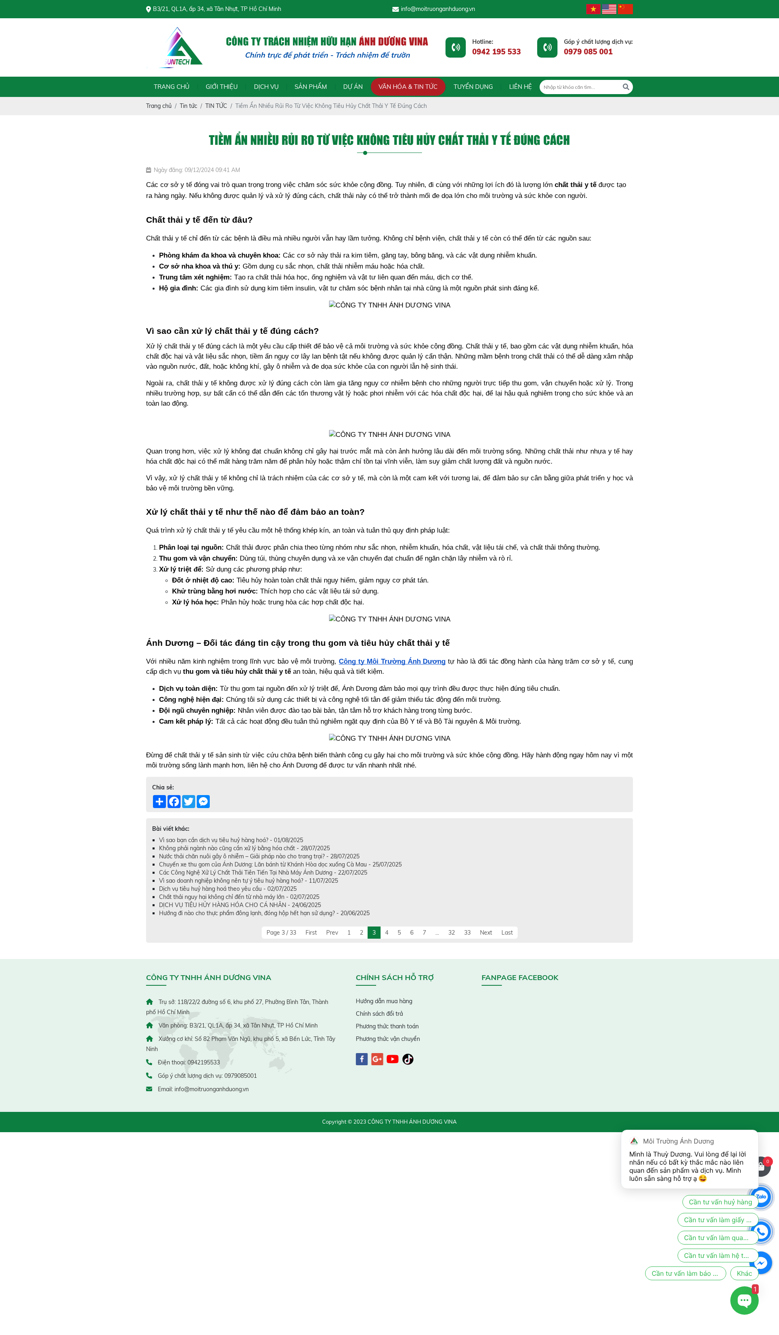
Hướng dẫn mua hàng (384, 1001)
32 (451, 932)
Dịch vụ (266, 86)
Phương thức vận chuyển (388, 1039)
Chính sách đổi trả (379, 1013)
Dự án (353, 86)
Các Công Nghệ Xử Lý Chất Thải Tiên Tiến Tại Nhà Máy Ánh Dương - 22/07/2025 (263, 872)
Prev (332, 932)
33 (467, 932)
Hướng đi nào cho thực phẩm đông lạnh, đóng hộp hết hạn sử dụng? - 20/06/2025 (264, 913)
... (437, 932)
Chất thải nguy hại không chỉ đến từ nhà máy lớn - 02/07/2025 (239, 897)
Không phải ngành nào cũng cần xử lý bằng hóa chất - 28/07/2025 (244, 848)
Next (486, 932)
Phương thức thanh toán (387, 1026)
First (311, 932)
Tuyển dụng (473, 86)
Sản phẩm (311, 86)
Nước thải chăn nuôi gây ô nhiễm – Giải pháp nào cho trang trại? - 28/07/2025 (259, 856)
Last (507, 932)
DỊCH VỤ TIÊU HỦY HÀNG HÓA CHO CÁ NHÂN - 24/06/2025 (240, 905)
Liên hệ (520, 86)
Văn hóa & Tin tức (408, 86)
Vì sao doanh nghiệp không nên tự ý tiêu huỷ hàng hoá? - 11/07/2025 (248, 880)
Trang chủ (171, 86)
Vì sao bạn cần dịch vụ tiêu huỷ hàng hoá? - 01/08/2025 (231, 840)
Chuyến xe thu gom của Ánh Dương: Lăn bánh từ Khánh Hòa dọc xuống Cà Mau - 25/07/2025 (280, 864)
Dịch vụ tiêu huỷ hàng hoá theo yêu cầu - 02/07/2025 (228, 888)
